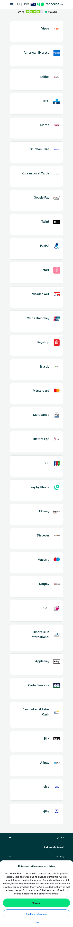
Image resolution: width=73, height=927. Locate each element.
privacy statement (49, 893)
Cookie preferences (36, 914)
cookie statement (23, 893)
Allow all (36, 902)
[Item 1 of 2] (36, 12)
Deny (36, 922)
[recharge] (50, 4)
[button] (27, 4)
